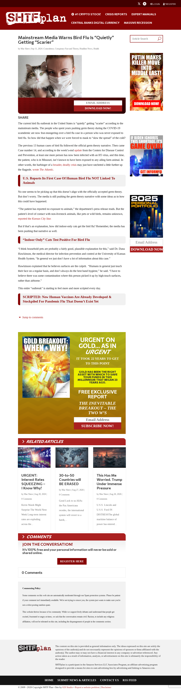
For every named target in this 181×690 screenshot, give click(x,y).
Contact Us (109, 680)
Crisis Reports (116, 14)
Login (156, 4)
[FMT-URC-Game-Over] (146, 175)
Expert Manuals (144, 14)
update (78, 150)
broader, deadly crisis (65, 164)
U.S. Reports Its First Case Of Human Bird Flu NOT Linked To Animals (69, 180)
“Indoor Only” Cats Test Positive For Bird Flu (56, 240)
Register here (72, 561)
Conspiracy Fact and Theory (66, 48)
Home (49, 680)
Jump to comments (32, 317)
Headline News (86, 48)
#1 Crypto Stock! (87, 14)
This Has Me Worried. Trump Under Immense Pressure (109, 481)
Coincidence (49, 48)
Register (170, 4)
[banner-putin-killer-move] (146, 109)
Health (96, 48)
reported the (35, 218)
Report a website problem (87, 687)
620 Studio (67, 687)
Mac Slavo (25, 48)
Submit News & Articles (76, 680)
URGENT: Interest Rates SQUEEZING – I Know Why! (33, 481)
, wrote (43, 169)
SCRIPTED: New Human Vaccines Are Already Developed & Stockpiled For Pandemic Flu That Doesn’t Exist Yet (67, 299)
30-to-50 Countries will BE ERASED (70, 479)
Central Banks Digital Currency (95, 22)
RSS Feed (129, 680)
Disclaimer (106, 687)
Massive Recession (138, 22)
